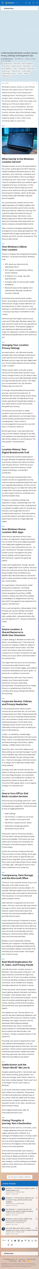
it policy (15, 68)
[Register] (30, 3)
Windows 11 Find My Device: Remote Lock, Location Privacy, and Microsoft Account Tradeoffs (20, 1200)
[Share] (33, 83)
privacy (14, 73)
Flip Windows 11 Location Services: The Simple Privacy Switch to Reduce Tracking (19, 1210)
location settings (26, 71)
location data (22, 68)
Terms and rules (31, 1259)
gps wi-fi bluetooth (6, 68)
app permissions (7, 63)
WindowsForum (8, 59)
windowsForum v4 (9, 1259)
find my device (26, 66)
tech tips (20, 73)
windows (26, 73)
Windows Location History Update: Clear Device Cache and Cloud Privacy (19, 1220)
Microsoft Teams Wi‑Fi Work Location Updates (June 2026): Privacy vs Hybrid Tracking (21, 1229)
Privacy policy (13, 1261)
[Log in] (26, 3)
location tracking (6, 73)
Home (24, 1261)
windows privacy (6, 76)
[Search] (37, 3)
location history (31, 68)
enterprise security (16, 66)
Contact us (22, 1259)
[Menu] (2, 3)
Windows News (20, 1192)
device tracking (6, 66)
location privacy (6, 71)
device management (27, 63)
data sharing (17, 63)
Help (19, 1261)
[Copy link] (36, 83)
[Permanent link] (22, 162)
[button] (17, 1259)
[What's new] (33, 3)
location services (16, 71)
